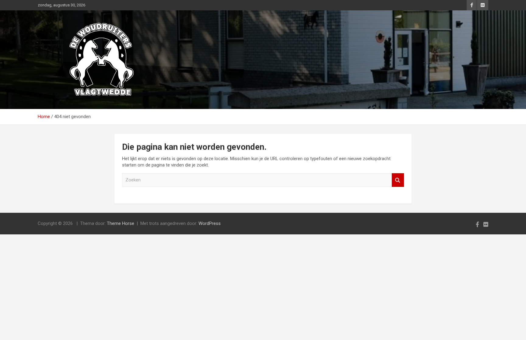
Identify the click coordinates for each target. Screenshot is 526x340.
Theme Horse (120, 223)
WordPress (209, 223)
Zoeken (398, 180)
